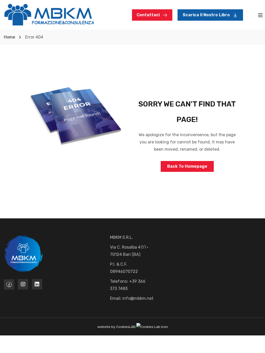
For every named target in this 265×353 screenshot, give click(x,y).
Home (9, 37)
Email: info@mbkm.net (131, 298)
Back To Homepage (187, 166)
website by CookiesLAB (116, 327)
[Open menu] (261, 16)
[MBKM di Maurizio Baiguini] (49, 14)
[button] (210, 15)
